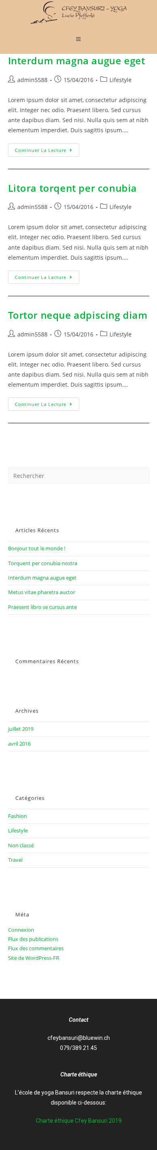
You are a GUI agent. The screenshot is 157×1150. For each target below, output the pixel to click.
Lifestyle (120, 80)
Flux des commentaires (36, 948)
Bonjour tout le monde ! (36, 548)
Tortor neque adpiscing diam (78, 315)
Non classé (21, 845)
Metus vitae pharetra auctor (41, 592)
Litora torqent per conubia (72, 188)
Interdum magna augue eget (76, 60)
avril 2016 (19, 743)
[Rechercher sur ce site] (78, 475)
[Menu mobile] (78, 39)
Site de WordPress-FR (33, 957)
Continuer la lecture (47, 148)
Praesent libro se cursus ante (42, 607)
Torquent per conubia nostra (42, 563)
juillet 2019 (20, 728)
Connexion (21, 929)
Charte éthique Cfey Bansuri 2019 (79, 1120)
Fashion (17, 816)
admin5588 (32, 80)
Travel (15, 859)
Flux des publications (33, 939)
